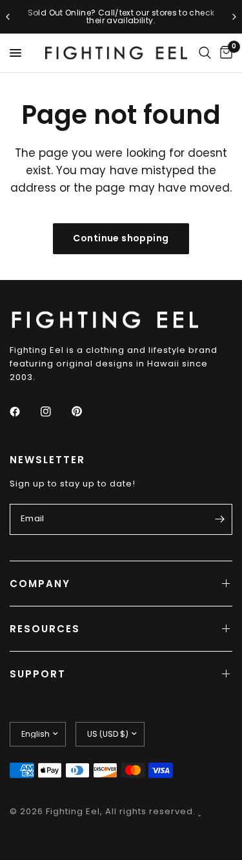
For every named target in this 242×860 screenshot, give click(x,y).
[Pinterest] (86, 411)
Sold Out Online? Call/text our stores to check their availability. (121, 16)
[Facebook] (24, 411)
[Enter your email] (219, 519)
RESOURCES (45, 628)
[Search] (205, 53)
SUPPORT (38, 674)
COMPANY (40, 583)
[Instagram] (55, 411)
